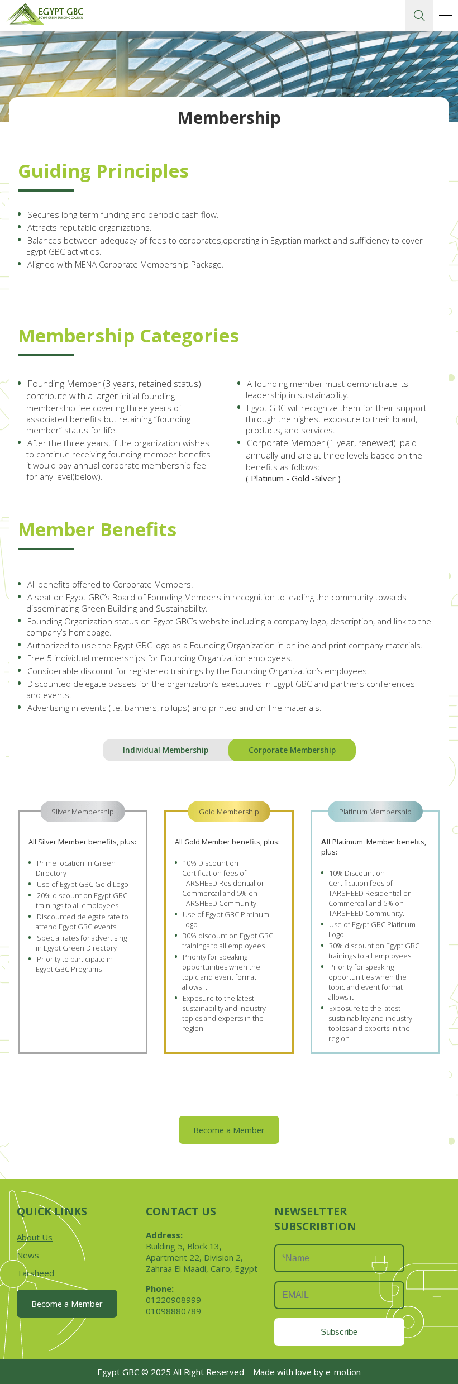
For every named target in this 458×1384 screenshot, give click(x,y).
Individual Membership (165, 750)
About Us (35, 1237)
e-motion (343, 1371)
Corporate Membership (292, 750)
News (28, 1255)
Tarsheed (35, 1272)
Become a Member (229, 1129)
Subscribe (339, 1332)
